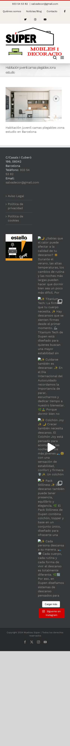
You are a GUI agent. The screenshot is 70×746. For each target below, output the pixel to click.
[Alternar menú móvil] (62, 57)
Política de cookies (15, 218)
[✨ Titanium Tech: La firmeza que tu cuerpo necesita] (51, 326)
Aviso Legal (16, 196)
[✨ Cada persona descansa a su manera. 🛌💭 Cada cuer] (51, 568)
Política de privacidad (15, 206)
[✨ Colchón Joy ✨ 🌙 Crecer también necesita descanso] (51, 447)
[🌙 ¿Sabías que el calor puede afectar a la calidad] (51, 265)
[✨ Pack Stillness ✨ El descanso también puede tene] (51, 508)
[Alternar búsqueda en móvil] (55, 57)
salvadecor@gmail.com (44, 3)
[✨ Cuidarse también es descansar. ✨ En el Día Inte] (51, 387)
